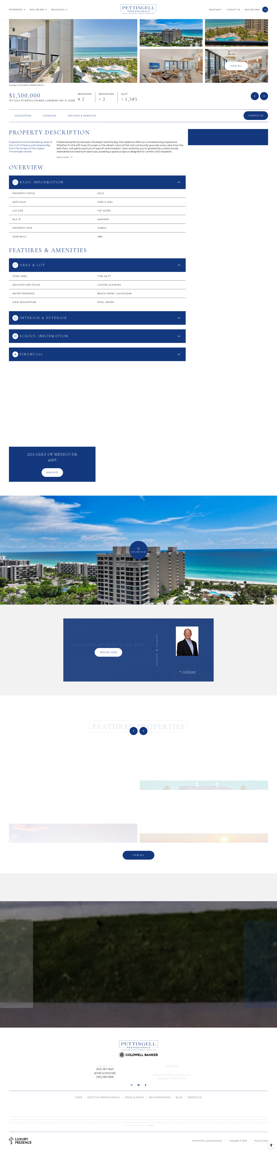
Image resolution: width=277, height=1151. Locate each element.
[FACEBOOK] (145, 1085)
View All (236, 66)
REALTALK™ (215, 9)
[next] (143, 731)
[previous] (134, 731)
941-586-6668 (188, 672)
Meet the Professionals (103, 1097)
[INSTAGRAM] (131, 1085)
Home (79, 1097)
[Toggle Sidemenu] (265, 9)
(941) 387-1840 (252, 9)
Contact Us (233, 9)
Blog (179, 1097)
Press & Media (134, 1097)
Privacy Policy (41, 976)
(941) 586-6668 (105, 1077)
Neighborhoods (160, 1097)
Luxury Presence (213, 1140)
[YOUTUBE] (138, 1085)
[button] (256, 115)
